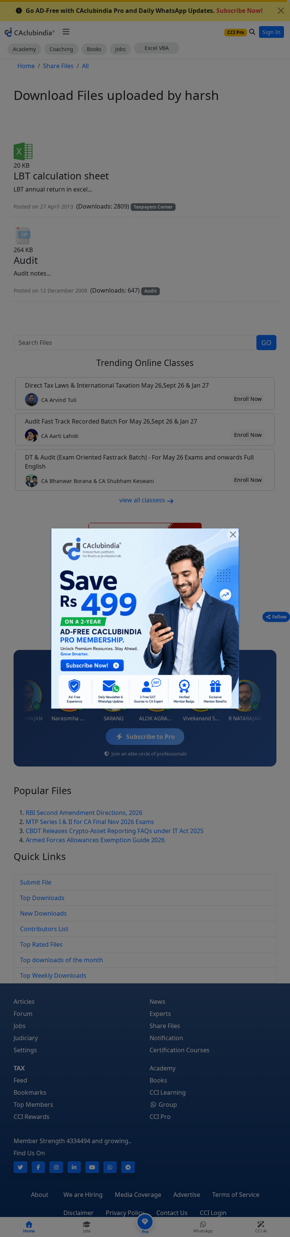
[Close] (233, 534)
